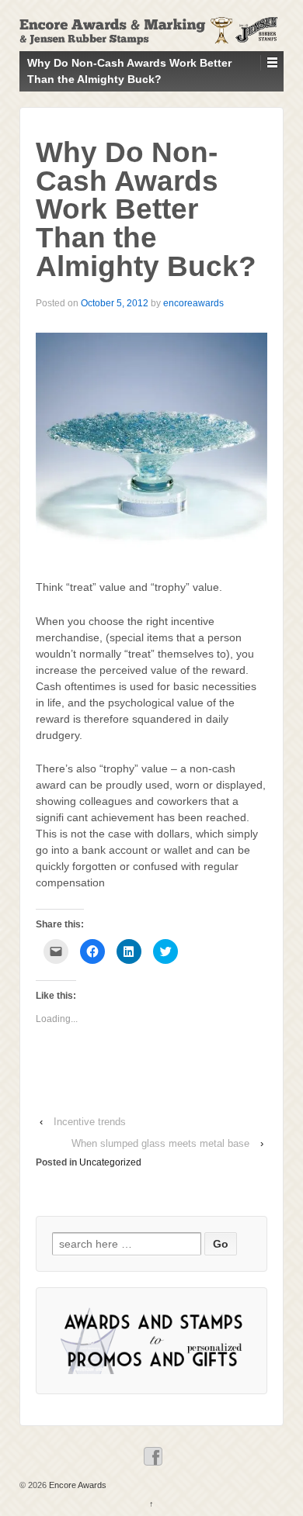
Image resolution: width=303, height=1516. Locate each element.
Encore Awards (76, 1485)
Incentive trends (90, 1122)
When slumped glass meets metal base (160, 1143)
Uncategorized (110, 1162)
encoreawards (193, 303)
